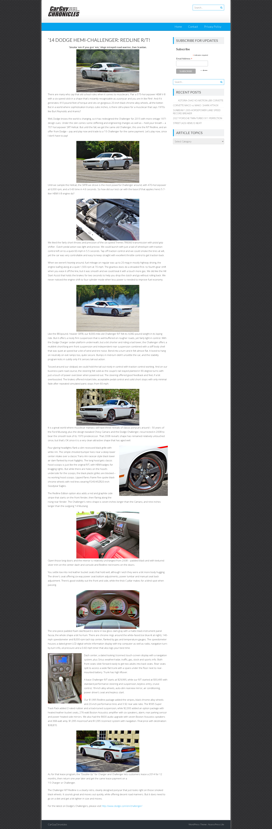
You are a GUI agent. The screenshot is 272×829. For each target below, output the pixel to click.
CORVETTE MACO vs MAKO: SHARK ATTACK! (195, 105)
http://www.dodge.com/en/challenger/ (121, 805)
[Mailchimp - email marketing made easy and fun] (204, 70)
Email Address (184, 58)
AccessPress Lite (216, 824)
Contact (193, 26)
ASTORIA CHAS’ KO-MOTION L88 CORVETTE (198, 100)
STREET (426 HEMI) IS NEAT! (187, 123)
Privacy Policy (212, 26)
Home (178, 26)
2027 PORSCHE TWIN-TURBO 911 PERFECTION (197, 118)
